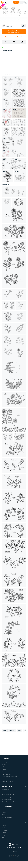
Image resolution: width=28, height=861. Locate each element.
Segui (23, 26)
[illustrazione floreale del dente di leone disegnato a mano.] (8, 371)
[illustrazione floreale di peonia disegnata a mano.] (8, 81)
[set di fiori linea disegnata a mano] (9, 154)
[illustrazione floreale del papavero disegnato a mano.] (9, 208)
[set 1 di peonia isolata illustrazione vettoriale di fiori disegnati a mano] (7, 135)
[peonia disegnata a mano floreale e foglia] (13, 504)
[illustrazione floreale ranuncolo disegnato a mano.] (8, 383)
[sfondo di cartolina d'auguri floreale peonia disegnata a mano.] (8, 186)
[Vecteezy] (2, 2)
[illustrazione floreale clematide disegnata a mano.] (8, 442)
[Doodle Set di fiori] (9, 145)
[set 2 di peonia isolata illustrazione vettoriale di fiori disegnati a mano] (18, 196)
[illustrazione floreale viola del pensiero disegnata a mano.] (8, 394)
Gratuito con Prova (14, 31)
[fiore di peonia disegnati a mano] (6, 164)
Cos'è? (14, 47)
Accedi (21, 2)
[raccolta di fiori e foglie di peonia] (9, 104)
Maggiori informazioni (7, 49)
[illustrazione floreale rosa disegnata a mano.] (8, 417)
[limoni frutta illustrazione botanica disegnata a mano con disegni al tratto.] (13, 644)
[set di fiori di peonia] (20, 144)
